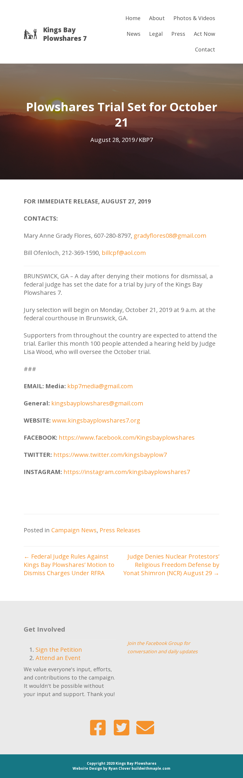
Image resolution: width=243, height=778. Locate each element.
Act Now (204, 33)
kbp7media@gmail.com (100, 386)
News (133, 33)
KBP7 (146, 140)
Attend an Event (58, 658)
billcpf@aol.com (124, 253)
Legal (156, 33)
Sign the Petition (59, 650)
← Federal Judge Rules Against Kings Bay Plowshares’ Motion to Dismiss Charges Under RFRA (69, 564)
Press (178, 33)
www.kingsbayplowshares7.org (96, 420)
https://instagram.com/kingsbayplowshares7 (126, 472)
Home (132, 18)
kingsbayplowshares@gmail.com (97, 403)
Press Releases (120, 530)
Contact (205, 49)
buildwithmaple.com (151, 768)
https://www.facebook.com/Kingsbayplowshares (127, 437)
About (157, 18)
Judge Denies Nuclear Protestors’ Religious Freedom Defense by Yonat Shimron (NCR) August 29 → (171, 564)
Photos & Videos (194, 18)
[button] (98, 728)
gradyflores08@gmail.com (170, 236)
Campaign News (74, 530)
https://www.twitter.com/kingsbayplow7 (110, 455)
